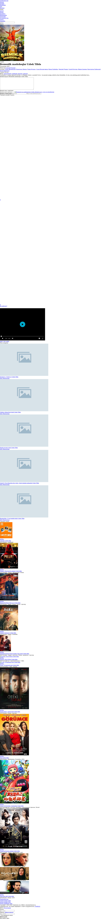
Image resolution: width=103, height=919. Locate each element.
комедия (25, 73)
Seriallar (2, 3)
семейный (14, 73)
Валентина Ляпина (21, 69)
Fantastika (2, 21)
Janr (1, 6)
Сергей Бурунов (72, 69)
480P (1, 341)
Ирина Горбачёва (53, 69)
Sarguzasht (3, 16)
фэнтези (20, 73)
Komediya (2, 13)
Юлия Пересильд (4, 70)
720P (4, 341)
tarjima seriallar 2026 (5, 902)
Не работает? (3, 306)
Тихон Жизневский (10, 69)
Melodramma (3, 15)
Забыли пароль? (9, 912)
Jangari (2, 11)
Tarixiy (2, 19)
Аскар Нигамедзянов (42, 69)
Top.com (4, 0)
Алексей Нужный (10, 67)
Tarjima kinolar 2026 (5, 900)
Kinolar (2, 2)
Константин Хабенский (94, 69)
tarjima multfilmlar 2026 (6, 903)
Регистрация (7, 908)
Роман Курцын (31, 69)
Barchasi (2, 8)
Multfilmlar (3, 5)
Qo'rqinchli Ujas (4, 18)
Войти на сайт (3, 916)
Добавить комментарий (5, 93)
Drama (1, 12)
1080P (7, 341)
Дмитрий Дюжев (63, 69)
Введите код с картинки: (7, 90)
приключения (7, 73)
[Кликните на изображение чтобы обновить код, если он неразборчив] (34, 92)
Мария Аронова (82, 69)
